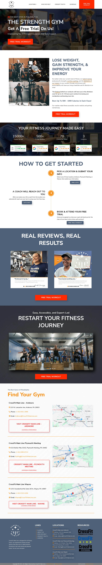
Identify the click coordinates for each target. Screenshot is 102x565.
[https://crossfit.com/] (85, 532)
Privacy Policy (58, 564)
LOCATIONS (32, 4)
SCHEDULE (73, 4)
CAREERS (40, 538)
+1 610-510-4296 (22, 493)
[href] (72, 416)
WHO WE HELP (45, 4)
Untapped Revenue (89, 564)
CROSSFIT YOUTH (60, 4)
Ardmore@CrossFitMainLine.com (26, 416)
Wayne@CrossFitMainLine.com (25, 498)
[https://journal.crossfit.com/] (85, 548)
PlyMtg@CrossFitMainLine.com (25, 456)
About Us (40, 532)
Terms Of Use (50, 564)
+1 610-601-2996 (22, 412)
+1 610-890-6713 (22, 452)
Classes (40, 530)
